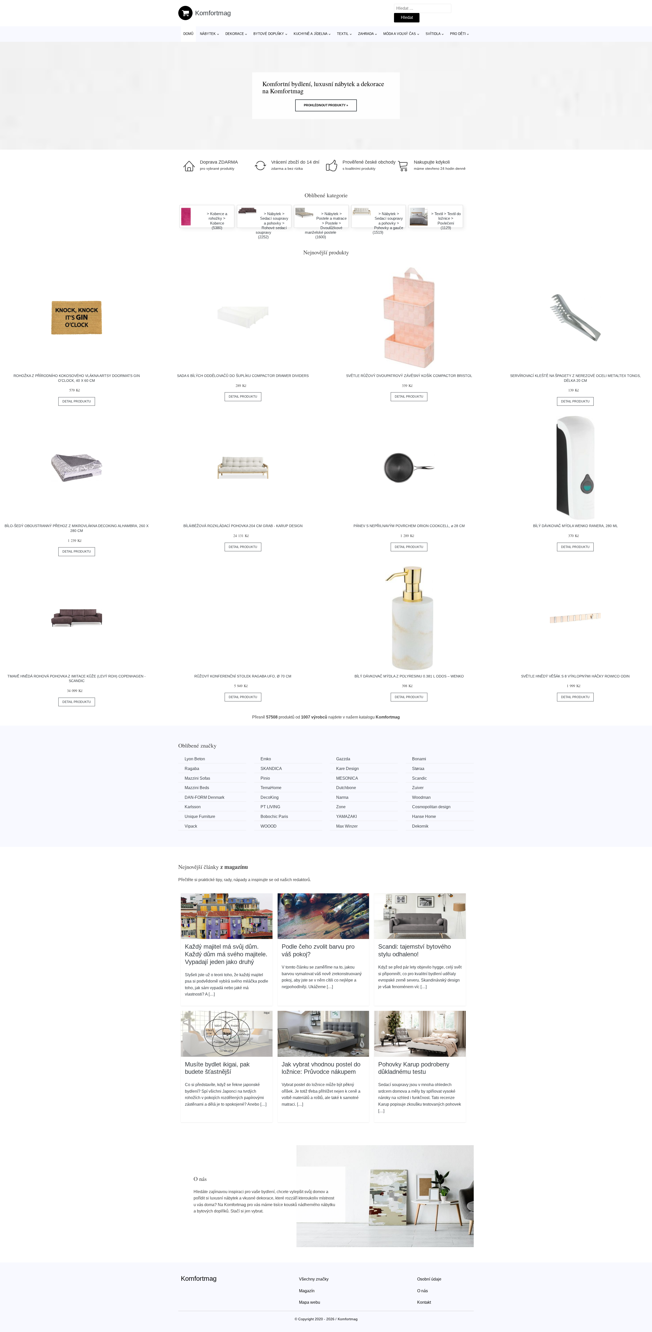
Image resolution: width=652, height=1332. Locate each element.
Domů (188, 34)
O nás (422, 1291)
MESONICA (347, 778)
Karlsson (193, 807)
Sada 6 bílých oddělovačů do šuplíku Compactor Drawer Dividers (243, 376)
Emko (266, 759)
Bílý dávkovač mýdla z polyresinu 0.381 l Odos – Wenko (409, 676)
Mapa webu (309, 1302)
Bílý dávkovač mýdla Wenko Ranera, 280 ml (575, 526)
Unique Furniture (200, 816)
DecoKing (270, 797)
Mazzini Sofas (197, 778)
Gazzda (343, 759)
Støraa (418, 768)
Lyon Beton (195, 759)
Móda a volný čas (399, 34)
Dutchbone (346, 788)
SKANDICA (271, 768)
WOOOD (269, 826)
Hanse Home (424, 816)
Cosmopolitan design (431, 807)
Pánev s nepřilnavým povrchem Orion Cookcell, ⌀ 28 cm (409, 526)
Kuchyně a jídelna (311, 34)
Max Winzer (347, 826)
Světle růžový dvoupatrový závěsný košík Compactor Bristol (409, 376)
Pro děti (458, 34)
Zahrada (366, 34)
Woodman (421, 797)
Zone (341, 807)
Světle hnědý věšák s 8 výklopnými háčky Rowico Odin (575, 676)
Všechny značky (314, 1279)
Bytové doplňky (268, 34)
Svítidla (433, 34)
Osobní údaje (429, 1279)
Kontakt (424, 1302)
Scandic (419, 778)
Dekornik (420, 826)
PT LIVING (270, 807)
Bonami (419, 759)
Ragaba (192, 768)
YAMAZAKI (346, 816)
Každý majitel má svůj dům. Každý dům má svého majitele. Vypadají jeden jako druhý (226, 954)
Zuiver (418, 788)
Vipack (191, 826)
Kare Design (347, 768)
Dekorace (234, 34)
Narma (342, 797)
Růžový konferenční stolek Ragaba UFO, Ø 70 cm (242, 676)
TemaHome (271, 788)
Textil (342, 34)
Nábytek (208, 34)
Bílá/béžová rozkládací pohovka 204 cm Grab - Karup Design (243, 526)
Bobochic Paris (274, 816)
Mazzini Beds (197, 788)
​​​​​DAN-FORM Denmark (204, 797)
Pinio (265, 778)
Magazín (307, 1291)
